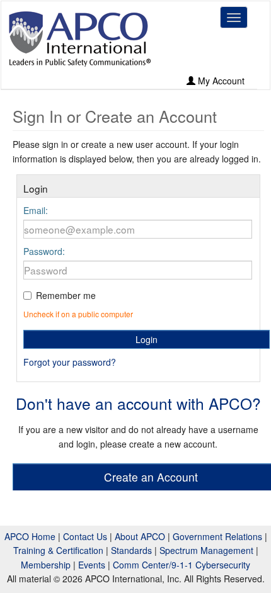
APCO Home (29, 536)
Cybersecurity (222, 564)
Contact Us (85, 536)
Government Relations (217, 536)
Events (91, 564)
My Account (220, 80)
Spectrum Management (206, 550)
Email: (35, 210)
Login (147, 339)
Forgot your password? (69, 362)
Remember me (66, 295)
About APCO (140, 536)
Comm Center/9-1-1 (153, 564)
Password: (44, 251)
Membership (46, 564)
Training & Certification (58, 550)
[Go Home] (80, 38)
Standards (131, 550)
